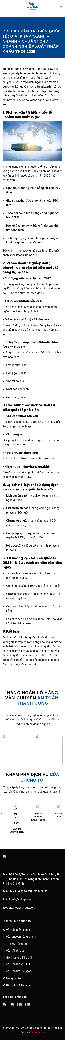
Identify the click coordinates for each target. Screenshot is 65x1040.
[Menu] (5, 6)
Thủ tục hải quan (41, 815)
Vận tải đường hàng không (19, 816)
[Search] (61, 6)
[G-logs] (32, 6)
